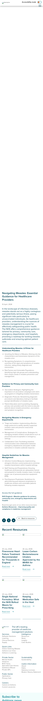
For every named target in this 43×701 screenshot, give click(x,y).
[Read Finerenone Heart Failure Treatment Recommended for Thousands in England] (11, 540)
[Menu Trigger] (40, 6)
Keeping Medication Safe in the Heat (31, 599)
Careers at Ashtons (9, 685)
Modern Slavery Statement (31, 672)
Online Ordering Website (11, 648)
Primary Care (6, 678)
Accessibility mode (29, 2)
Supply (4, 642)
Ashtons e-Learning (9, 653)
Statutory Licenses (28, 670)
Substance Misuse (8, 667)
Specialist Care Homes (10, 665)
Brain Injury (6, 663)
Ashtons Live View (9, 651)
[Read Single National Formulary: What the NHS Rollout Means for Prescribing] (11, 585)
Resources (25, 636)
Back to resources (28, 518)
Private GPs (6, 669)
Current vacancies (8, 687)
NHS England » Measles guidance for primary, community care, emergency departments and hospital (19, 498)
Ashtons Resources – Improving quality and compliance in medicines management (18, 508)
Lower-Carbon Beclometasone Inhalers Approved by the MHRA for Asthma (31, 558)
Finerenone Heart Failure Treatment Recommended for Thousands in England (11, 557)
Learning (5, 638)
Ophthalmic (6, 676)
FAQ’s (24, 668)
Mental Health (7, 659)
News (24, 638)
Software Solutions (9, 636)
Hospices (5, 661)
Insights (24, 640)
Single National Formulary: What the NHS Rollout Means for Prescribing (10, 602)
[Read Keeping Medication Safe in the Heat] (32, 585)
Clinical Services (8, 640)
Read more (6, 566)
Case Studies (26, 642)
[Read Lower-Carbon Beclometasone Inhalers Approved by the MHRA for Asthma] (32, 540)
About (24, 666)
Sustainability (26, 659)
